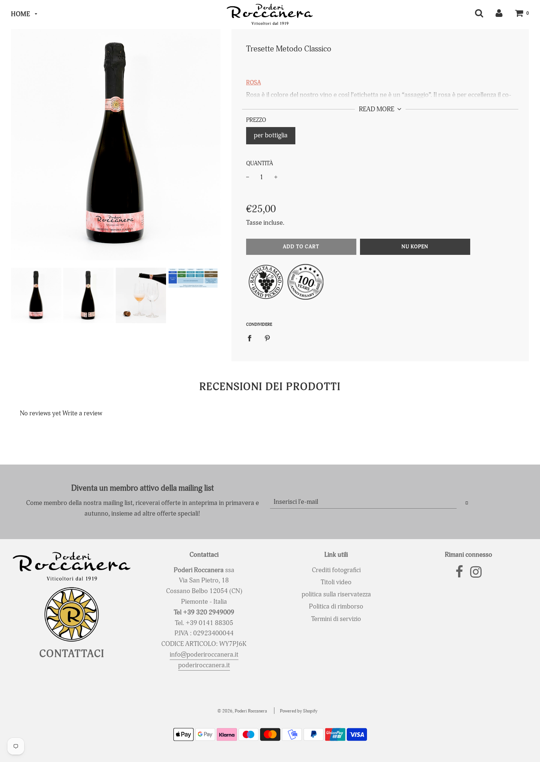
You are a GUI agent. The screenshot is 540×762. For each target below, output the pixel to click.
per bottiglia (271, 135)
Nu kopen (415, 246)
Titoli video (336, 582)
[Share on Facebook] (252, 338)
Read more (377, 109)
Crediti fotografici (336, 570)
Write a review (82, 413)
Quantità (259, 163)
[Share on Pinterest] (267, 338)
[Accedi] (499, 13)
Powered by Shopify (298, 711)
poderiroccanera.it (204, 665)
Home (21, 14)
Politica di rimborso (336, 606)
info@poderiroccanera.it (204, 654)
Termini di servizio (336, 619)
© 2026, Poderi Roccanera (242, 711)
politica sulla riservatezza (336, 594)
